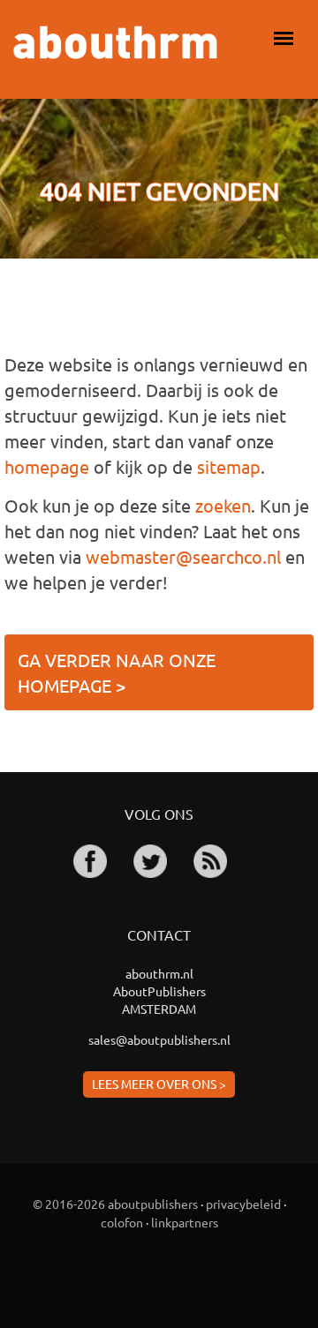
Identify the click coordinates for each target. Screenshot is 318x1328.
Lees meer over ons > (159, 1084)
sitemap (229, 466)
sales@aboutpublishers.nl (159, 1039)
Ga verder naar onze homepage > (117, 672)
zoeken (223, 505)
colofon (122, 1222)
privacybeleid (243, 1204)
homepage (46, 466)
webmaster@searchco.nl (183, 556)
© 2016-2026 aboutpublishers (115, 1204)
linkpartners (184, 1222)
